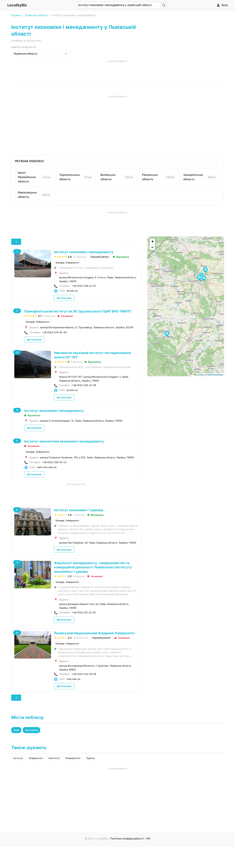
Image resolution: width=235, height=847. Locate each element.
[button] (167, 334)
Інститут (18, 758)
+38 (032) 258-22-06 (84, 385)
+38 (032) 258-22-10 (84, 285)
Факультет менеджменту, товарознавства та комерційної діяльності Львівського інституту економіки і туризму (93, 567)
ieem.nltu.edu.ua (46, 467)
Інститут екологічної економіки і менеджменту (64, 441)
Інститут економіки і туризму (78, 510)
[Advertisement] (117, 71)
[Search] (164, 5)
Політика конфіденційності (127, 838)
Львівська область (36, 15)
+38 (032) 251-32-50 (84, 612)
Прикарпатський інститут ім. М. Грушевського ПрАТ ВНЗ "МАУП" (78, 311)
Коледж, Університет (67, 262)
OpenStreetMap (215, 374)
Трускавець (31, 730)
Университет (73, 758)
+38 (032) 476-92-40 (54, 332)
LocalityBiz (17, 5)
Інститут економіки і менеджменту (83, 252)
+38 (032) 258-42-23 (54, 462)
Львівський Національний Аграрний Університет (94, 633)
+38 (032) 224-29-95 (84, 673)
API (148, 838)
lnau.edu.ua (73, 678)
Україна (16, 15)
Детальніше (64, 297)
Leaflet (199, 374)
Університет (36, 758)
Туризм (90, 758)
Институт (54, 758)
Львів (16, 730)
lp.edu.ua (72, 290)
